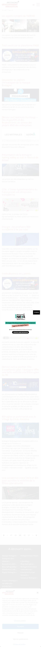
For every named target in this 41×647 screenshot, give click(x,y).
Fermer (36, 312)
